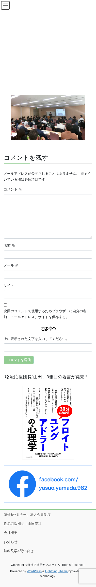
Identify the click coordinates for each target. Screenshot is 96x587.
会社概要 (10, 533)
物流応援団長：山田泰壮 (23, 524)
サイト (9, 285)
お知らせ (10, 542)
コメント (13, 189)
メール (11, 265)
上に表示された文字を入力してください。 (36, 339)
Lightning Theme (56, 571)
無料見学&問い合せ (18, 551)
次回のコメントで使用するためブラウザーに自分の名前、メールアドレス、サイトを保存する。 (45, 314)
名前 (9, 245)
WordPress (34, 571)
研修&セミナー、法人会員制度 (27, 514)
